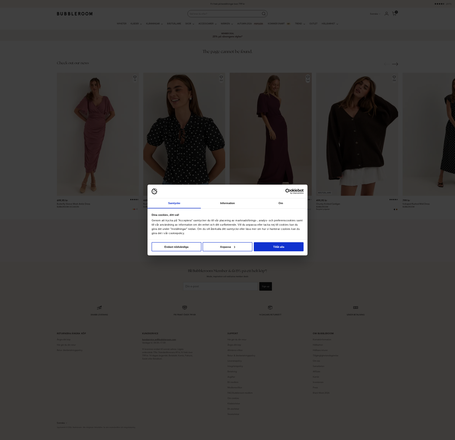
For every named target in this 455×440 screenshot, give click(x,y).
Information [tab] (227, 203)
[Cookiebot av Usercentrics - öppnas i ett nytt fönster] (288, 191)
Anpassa (225, 246)
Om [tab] (281, 203)
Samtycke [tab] (174, 203)
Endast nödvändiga (176, 246)
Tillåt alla (278, 246)
